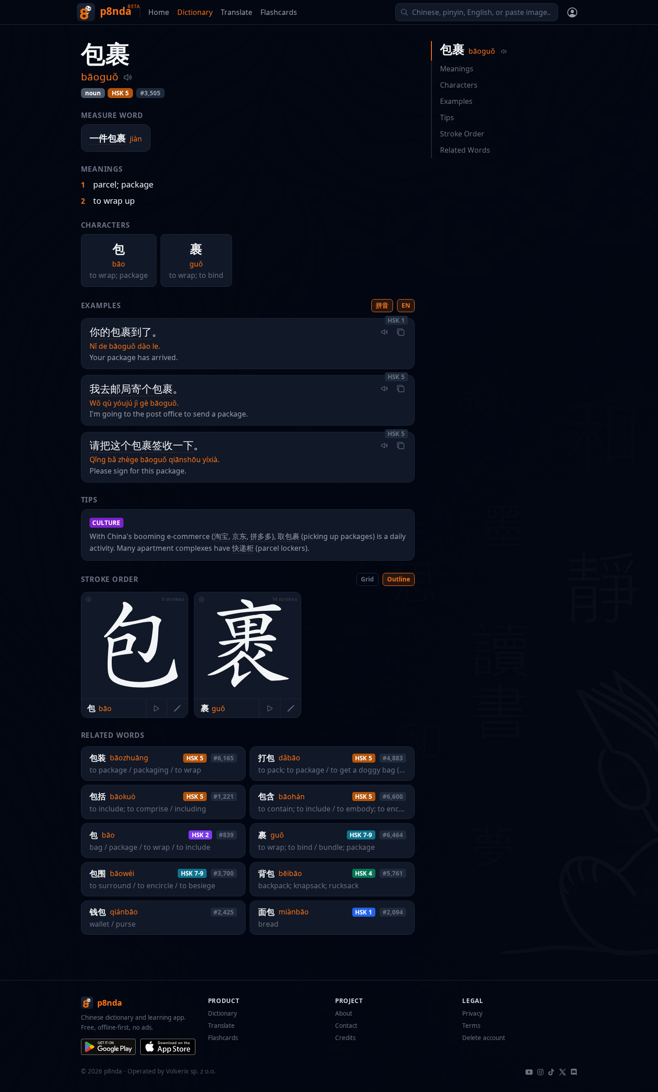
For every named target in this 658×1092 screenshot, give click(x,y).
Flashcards (278, 12)
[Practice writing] (177, 708)
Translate (236, 12)
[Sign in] (572, 12)
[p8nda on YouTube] (528, 1071)
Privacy (472, 1013)
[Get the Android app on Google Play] (109, 1047)
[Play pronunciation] (127, 76)
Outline (398, 579)
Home (158, 12)
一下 (183, 445)
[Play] (385, 332)
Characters (459, 85)
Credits (345, 1038)
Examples (456, 101)
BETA (134, 6)
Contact (346, 1026)
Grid (367, 579)
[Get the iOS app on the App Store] (168, 1047)
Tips (447, 117)
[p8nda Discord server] (573, 1071)
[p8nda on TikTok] (551, 1071)
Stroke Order (462, 134)
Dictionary (195, 12)
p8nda (116, 11)
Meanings (456, 69)
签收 (162, 445)
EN (406, 305)
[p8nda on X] (562, 1071)
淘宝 (221, 536)
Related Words (465, 150)
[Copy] (401, 332)
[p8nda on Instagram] (540, 1071)
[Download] (88, 600)
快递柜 (243, 548)
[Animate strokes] (156, 708)
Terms (471, 1026)
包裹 (117, 137)
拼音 (382, 305)
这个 (120, 445)
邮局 (120, 389)
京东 (239, 536)
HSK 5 (120, 93)
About (343, 1013)
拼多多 (261, 536)
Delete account (483, 1038)
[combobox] (476, 12)
